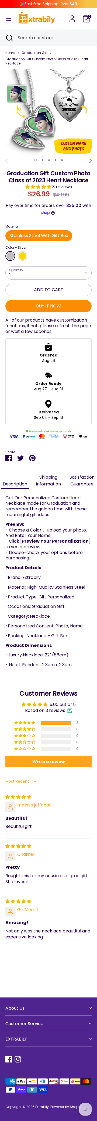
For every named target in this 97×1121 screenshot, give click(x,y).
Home (10, 53)
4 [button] (55, 160)
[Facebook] (8, 1059)
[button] (38, 187)
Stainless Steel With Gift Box (38, 235)
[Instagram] (18, 1059)
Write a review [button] (48, 762)
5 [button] (62, 160)
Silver (10, 256)
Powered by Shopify (66, 1106)
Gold (22, 256)
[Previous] (7, 161)
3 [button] (49, 160)
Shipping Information (48, 480)
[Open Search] (9, 38)
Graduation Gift (34, 53)
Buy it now (48, 306)
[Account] (72, 16)
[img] (18, 797)
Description (15, 484)
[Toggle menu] (8, 18)
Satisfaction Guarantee (82, 480)
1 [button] (35, 160)
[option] (48, 112)
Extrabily (42, 1106)
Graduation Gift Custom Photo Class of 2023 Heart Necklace (46, 61)
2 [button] (42, 160)
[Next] (90, 161)
